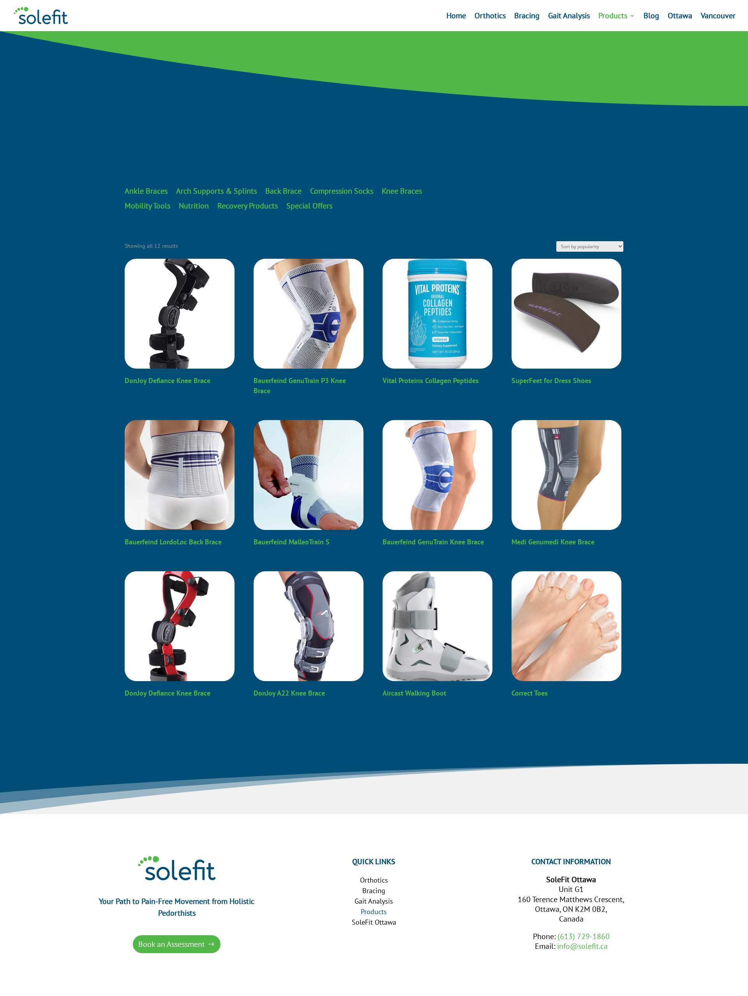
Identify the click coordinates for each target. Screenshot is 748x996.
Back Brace (283, 191)
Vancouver (718, 17)
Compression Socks (341, 191)
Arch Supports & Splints (216, 191)
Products (612, 17)
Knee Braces (402, 191)
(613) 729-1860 (583, 936)
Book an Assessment (171, 944)
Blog (651, 17)
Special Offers (309, 206)
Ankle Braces (146, 191)
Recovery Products (247, 206)
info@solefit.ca (582, 946)
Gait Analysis (569, 17)
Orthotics (490, 17)
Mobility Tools (147, 206)
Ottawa (680, 17)
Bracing (527, 17)
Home (456, 17)
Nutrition (194, 206)
